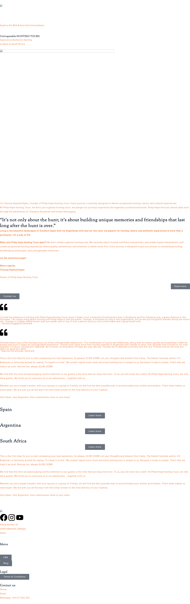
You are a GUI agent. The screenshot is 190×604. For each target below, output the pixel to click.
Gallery (105, 14)
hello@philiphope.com (19, 593)
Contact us (115, 14)
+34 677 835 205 (17, 589)
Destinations (75, 14)
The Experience (92, 14)
